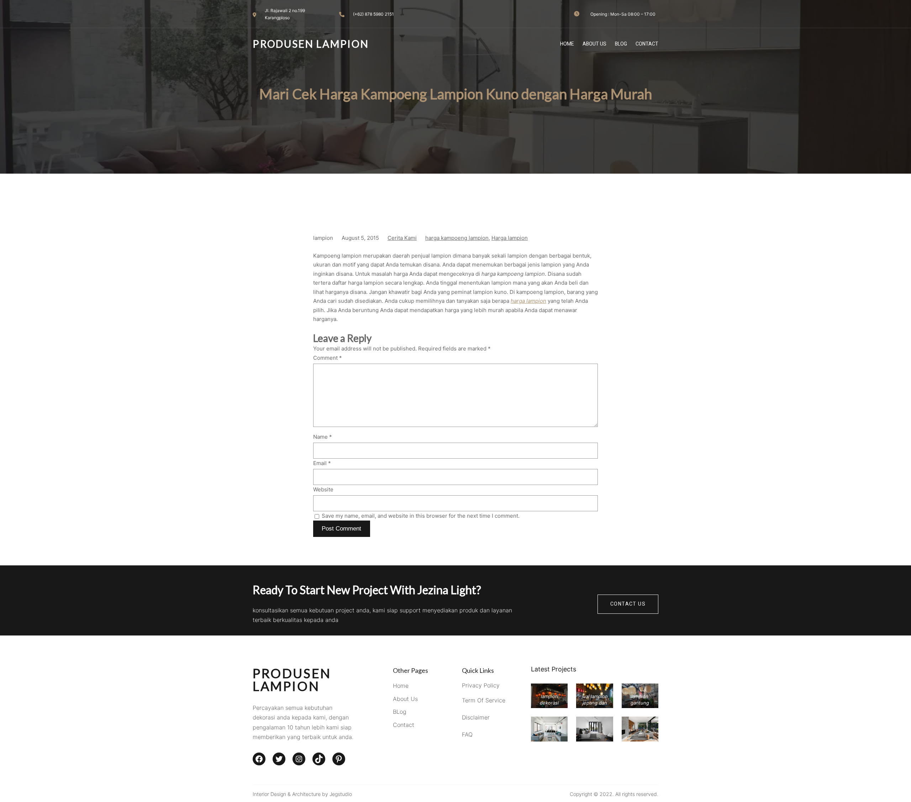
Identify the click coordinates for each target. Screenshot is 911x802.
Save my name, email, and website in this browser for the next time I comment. (421, 515)
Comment (327, 357)
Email (322, 463)
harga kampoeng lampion (457, 237)
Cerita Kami (402, 237)
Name (322, 436)
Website (323, 489)
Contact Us (628, 604)
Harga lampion (509, 237)
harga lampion (528, 300)
